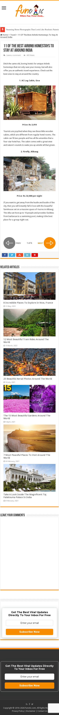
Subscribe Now (29, 631)
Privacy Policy (18, 711)
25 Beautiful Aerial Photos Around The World (27, 378)
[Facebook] (29, 704)
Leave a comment (13, 55)
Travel (13, 35)
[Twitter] (32, 704)
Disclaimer (30, 711)
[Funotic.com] (30, 10)
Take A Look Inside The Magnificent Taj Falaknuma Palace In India (24, 496)
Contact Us (42, 711)
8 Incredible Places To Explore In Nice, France (28, 302)
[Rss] (26, 704)
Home (5, 35)
